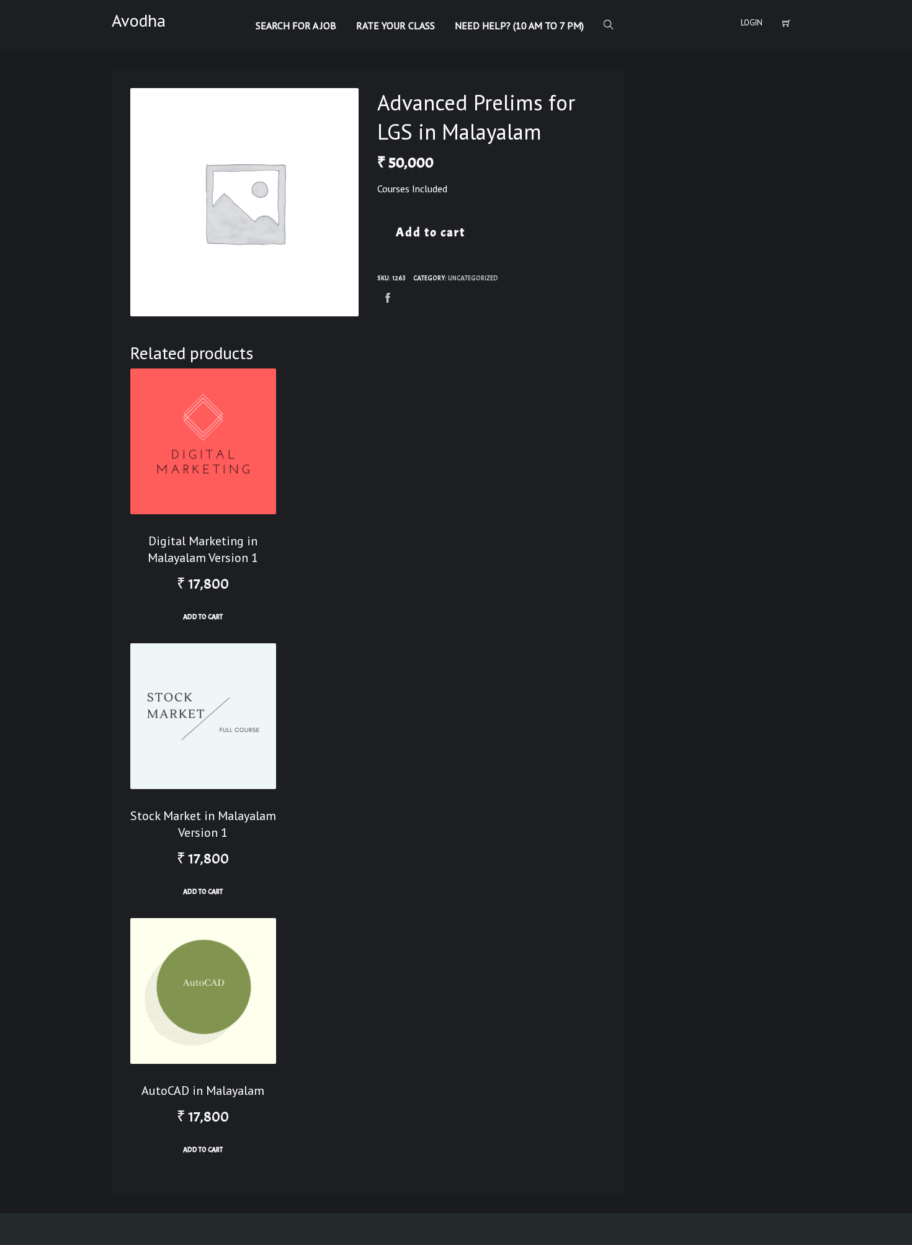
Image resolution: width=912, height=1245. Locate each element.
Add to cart (430, 232)
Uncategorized (473, 278)
